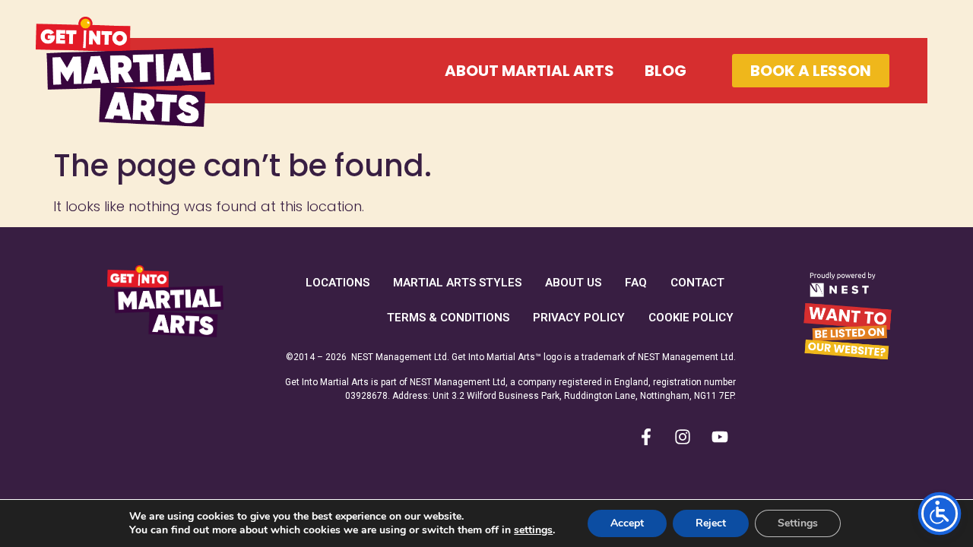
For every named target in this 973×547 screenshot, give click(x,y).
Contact (697, 282)
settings (533, 530)
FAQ (636, 282)
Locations (337, 282)
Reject (711, 523)
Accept (627, 523)
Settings (798, 523)
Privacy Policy (579, 317)
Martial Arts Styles (457, 282)
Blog (665, 70)
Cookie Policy (691, 317)
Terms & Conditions (448, 317)
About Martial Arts (529, 70)
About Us (573, 282)
